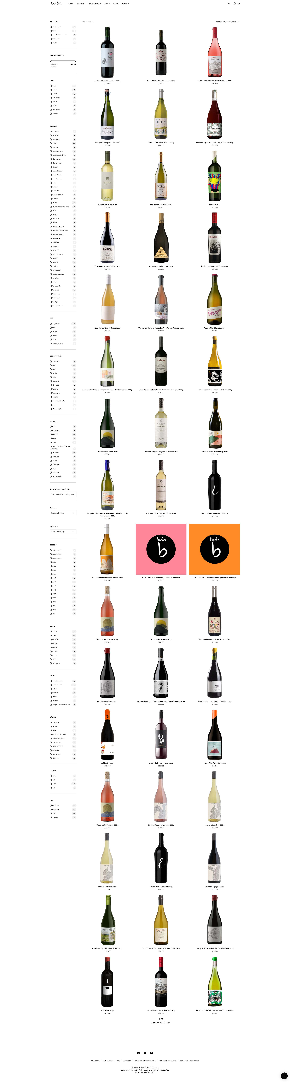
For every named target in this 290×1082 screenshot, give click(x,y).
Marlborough (56, 409)
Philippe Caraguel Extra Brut (107, 143)
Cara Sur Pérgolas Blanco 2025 (161, 143)
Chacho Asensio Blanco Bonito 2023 (107, 578)
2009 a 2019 (56, 554)
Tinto (54, 86)
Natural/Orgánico (58, 738)
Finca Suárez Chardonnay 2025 (215, 452)
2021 (54, 598)
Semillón (55, 278)
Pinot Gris (55, 258)
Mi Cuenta (95, 1061)
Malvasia (55, 210)
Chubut (54, 434)
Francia (55, 335)
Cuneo (54, 438)
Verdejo (55, 302)
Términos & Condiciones (189, 1061)
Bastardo (55, 135)
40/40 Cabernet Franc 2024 (161, 763)
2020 (54, 594)
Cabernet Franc (57, 151)
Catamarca (56, 430)
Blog (119, 1061)
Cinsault (55, 167)
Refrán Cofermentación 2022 (107, 266)
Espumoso (56, 98)
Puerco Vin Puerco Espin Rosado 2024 (215, 640)
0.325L (54, 776)
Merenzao (55, 218)
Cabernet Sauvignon (59, 155)
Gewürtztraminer (58, 195)
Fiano (54, 183)
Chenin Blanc (57, 163)
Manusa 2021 (214, 204)
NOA (54, 377)
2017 (54, 582)
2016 (54, 578)
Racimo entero (57, 746)
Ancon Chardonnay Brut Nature (215, 513)
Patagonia (55, 381)
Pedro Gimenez (57, 254)
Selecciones (56, 27)
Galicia (54, 369)
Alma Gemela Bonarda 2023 (161, 266)
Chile (54, 327)
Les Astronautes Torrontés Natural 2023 (215, 390)
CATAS (115, 3)
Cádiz (54, 426)
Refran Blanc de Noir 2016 (161, 204)
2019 (54, 590)
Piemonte (55, 385)
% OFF (71, 3)
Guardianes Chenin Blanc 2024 (107, 328)
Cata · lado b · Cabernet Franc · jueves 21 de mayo (214, 578)
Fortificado (56, 110)
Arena (54, 635)
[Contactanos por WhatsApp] (138, 1053)
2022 (54, 602)
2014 (54, 570)
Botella (54, 689)
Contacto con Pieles (59, 734)
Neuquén (55, 457)
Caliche (54, 643)
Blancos (55, 817)
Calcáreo (55, 639)
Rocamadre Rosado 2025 (107, 825)
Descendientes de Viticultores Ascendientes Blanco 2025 (107, 390)
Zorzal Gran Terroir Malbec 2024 (161, 1010)
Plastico (55, 701)
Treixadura (56, 294)
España (54, 331)
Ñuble (54, 460)
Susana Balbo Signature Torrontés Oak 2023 (161, 948)
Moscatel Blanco (58, 226)
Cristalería (55, 39)
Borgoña (55, 397)
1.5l (53, 788)
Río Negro (55, 464)
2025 (54, 613)
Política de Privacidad (167, 1061)
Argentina (55, 323)
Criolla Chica (56, 175)
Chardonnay (56, 159)
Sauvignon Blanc (58, 274)
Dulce (54, 106)
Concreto (55, 693)
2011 (54, 562)
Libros (54, 43)
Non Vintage (56, 550)
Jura (53, 405)
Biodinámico (56, 742)
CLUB (106, 3)
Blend (54, 143)
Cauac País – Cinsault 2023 (161, 887)
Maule (54, 373)
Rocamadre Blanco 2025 (107, 452)
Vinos (54, 31)
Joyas (54, 813)
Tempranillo (56, 286)
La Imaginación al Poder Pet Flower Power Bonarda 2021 (161, 701)
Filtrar (73, 64)
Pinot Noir (55, 262)
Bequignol (55, 139)
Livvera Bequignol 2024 (215, 887)
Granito (54, 651)
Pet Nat (54, 102)
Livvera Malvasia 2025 (107, 887)
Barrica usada (57, 685)
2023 (54, 606)
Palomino (55, 250)
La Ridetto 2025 (107, 763)
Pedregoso (56, 663)
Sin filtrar (55, 758)
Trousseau (55, 298)
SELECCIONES (94, 3)
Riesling (55, 266)
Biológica (55, 722)
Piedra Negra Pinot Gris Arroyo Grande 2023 (214, 143)
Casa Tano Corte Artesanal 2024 (161, 81)
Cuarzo (54, 647)
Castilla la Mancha (58, 401)
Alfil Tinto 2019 (107, 1010)
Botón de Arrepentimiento (145, 1061)
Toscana (55, 389)
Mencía (54, 214)
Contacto (127, 1061)
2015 (54, 574)
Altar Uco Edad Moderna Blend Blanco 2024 (214, 1010)
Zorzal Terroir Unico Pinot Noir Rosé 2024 (214, 81)
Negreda (55, 246)
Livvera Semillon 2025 (214, 825)
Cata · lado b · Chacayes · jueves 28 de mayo (161, 578)
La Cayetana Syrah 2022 (107, 701)
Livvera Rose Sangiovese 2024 (161, 825)
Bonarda (55, 147)
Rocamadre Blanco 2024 (161, 640)
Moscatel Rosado (58, 234)
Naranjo (55, 113)
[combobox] (227, 21)
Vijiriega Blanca (57, 306)
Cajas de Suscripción (59, 35)
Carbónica (55, 750)
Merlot (54, 222)
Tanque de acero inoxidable (61, 705)
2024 (54, 610)
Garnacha (55, 191)
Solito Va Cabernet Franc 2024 (107, 81)
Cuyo (54, 365)
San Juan (55, 472)
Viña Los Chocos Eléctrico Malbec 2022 (215, 701)
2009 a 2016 (56, 558)
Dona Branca (56, 179)
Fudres (54, 697)
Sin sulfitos (56, 754)
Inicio (83, 21)
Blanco (54, 90)
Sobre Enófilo (108, 1061)
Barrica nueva (57, 681)
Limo (54, 659)
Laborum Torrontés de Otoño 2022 (161, 513)
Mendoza (55, 453)
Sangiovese (56, 270)
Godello (55, 199)
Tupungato (56, 393)
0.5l (53, 780)
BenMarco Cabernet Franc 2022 (214, 266)
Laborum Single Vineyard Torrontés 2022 (161, 452)
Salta (54, 468)
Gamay (54, 187)
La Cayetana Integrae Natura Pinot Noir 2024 (215, 948)
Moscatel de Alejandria (60, 230)
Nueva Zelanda (57, 343)
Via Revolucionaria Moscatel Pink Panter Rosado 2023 (161, 328)
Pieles (54, 730)
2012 (54, 566)
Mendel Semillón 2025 (107, 204)
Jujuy (54, 442)
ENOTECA (80, 3)
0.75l (54, 784)
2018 (54, 586)
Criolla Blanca (57, 171)
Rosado (54, 94)
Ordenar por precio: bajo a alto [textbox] (227, 22)
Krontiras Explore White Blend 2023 (107, 948)
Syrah (54, 282)
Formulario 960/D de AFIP (145, 1072)
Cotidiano (55, 805)
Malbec (54, 203)
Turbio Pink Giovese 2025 (214, 328)
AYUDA (124, 3)
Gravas (54, 655)
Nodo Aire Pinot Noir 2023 (215, 763)
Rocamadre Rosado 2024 (107, 640)
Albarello (55, 131)
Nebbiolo (55, 242)
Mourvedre (56, 238)
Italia (54, 339)
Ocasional (55, 809)
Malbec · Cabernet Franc (60, 207)
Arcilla (54, 631)
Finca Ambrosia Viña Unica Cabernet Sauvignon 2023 (161, 390)
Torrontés (55, 290)
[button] (230, 3)
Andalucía (55, 361)
